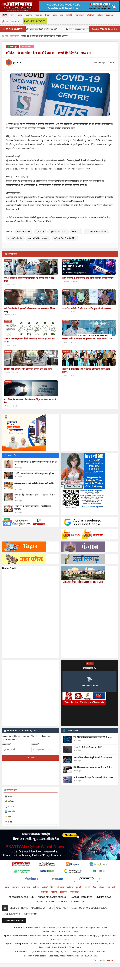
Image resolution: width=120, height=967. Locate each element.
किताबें (87, 887)
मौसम (94, 887)
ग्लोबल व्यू (38, 15)
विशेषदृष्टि (69, 15)
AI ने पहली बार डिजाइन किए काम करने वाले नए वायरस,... (94, 777)
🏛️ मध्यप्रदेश (10, 796)
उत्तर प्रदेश (15, 21)
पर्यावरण (70, 887)
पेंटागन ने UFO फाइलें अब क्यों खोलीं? (87, 747)
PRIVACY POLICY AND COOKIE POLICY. (88, 908)
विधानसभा (109, 15)
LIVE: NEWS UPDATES (34, 21)
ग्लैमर (12, 15)
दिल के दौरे (40, 232)
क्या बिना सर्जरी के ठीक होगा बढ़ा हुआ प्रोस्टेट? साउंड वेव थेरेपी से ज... (88, 338)
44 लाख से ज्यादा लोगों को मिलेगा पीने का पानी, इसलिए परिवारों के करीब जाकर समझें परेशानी (78, 29)
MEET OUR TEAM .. (19, 908)
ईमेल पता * (35, 744)
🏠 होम (5, 36)
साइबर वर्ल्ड (111, 887)
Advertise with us (14, 920)
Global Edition (45, 901)
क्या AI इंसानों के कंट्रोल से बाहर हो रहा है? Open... (93, 737)
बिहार (52, 887)
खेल (61, 15)
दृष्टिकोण (5, 21)
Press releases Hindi (21, 897)
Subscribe (30, 758)
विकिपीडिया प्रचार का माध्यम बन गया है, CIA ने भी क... (93, 767)
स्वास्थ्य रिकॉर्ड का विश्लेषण (38, 238)
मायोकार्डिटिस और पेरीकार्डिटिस (65, 238)
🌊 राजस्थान (9, 806)
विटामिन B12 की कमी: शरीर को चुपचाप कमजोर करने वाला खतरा (28, 369)
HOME (4, 15)
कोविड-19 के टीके (23, 232)
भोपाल (20, 15)
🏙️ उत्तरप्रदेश (10, 811)
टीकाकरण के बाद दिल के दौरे (96, 232)
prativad (110, 960)
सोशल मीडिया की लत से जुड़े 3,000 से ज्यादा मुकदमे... (93, 757)
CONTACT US (30, 914)
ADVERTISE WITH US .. (42, 908)
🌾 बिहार (8, 816)
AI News (62, 901)
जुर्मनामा (100, 15)
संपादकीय (60, 887)
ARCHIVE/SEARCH (12, 914)
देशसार (47, 15)
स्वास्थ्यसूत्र (80, 15)
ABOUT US (61, 908)
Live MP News (103, 897)
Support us (77, 901)
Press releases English (52, 897)
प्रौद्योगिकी (90, 15)
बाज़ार (55, 15)
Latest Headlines (81, 897)
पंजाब (7, 887)
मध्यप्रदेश (28, 15)
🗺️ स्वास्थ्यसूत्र (12, 46)
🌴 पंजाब (8, 822)
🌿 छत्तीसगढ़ (9, 801)
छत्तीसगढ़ (36, 887)
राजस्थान (15, 887)
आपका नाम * (6, 744)
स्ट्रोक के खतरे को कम (58, 232)
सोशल (101, 887)
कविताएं (45, 887)
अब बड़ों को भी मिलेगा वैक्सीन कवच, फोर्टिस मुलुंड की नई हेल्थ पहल (86, 308)
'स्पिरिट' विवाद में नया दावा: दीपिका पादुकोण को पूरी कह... (35, 473)
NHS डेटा (76, 232)
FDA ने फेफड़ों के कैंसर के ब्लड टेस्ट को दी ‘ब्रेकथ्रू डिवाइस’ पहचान (87, 278)
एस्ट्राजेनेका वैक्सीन (15, 238)
